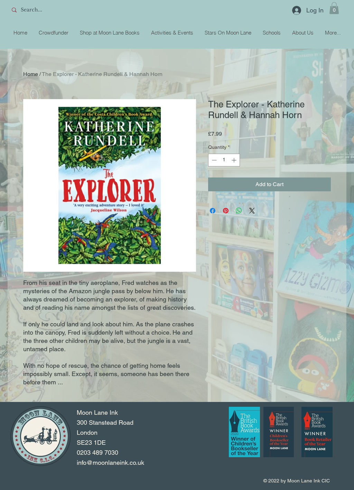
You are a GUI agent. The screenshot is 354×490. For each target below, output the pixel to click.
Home (30, 74)
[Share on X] (252, 210)
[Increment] (234, 160)
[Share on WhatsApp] (239, 210)
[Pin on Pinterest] (226, 210)
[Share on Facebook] (212, 210)
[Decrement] (213, 160)
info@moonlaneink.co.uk (110, 462)
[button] (334, 8)
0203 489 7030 (97, 452)
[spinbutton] (224, 160)
